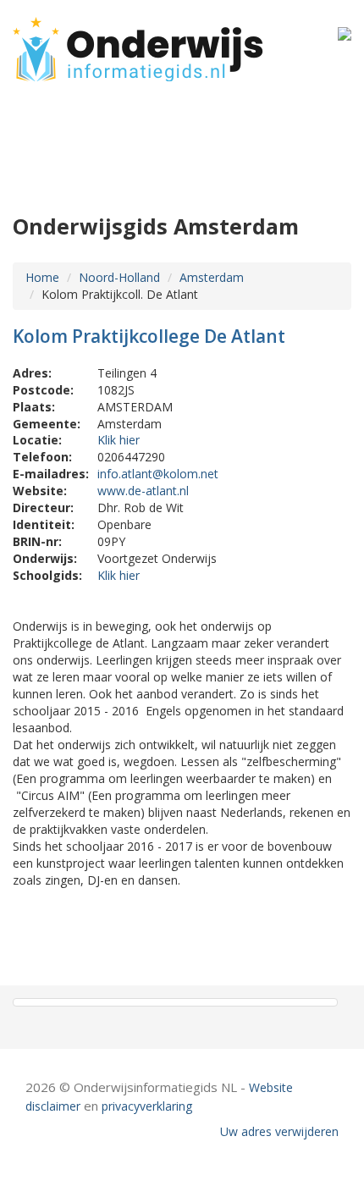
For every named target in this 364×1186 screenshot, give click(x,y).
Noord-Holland (119, 277)
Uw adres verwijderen (279, 1131)
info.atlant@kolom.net (157, 474)
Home (42, 277)
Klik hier (118, 440)
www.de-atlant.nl (143, 491)
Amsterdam (211, 277)
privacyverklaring (147, 1106)
